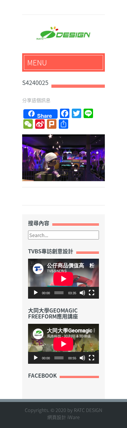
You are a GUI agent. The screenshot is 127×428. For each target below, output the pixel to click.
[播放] (36, 293)
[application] (63, 279)
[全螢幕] (92, 293)
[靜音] (82, 293)
